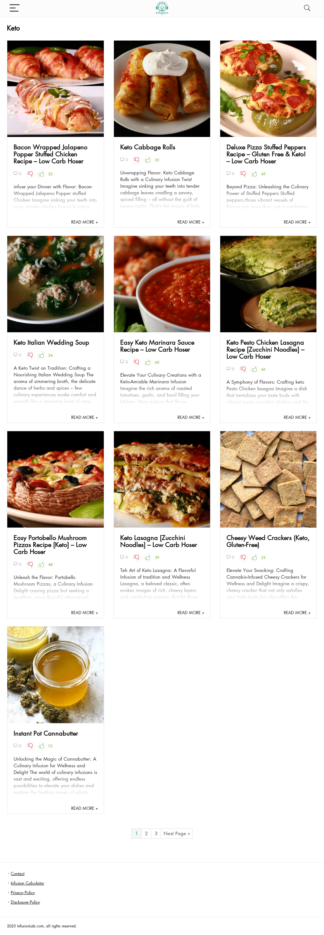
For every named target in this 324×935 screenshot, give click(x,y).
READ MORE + (84, 222)
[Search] (307, 8)
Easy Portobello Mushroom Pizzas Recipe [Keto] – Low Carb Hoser (50, 544)
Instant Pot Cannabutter (46, 733)
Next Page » (177, 833)
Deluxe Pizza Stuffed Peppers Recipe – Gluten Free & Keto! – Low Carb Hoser (266, 153)
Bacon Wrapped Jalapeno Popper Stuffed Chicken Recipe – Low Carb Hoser (50, 153)
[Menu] (14, 8)
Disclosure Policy (25, 902)
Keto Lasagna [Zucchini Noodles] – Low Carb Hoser (158, 541)
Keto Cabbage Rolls (147, 146)
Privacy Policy (23, 892)
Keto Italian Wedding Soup (51, 342)
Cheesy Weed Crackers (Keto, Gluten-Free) (268, 541)
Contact (17, 873)
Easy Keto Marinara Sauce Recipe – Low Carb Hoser (157, 346)
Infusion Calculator (27, 883)
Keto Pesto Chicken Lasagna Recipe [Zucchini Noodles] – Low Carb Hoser (265, 349)
